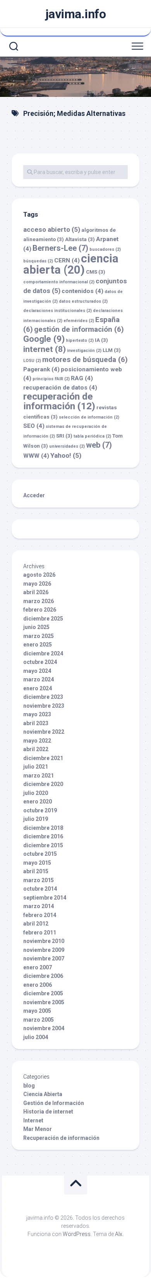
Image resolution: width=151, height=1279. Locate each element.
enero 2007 (37, 967)
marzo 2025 (38, 636)
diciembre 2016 (43, 836)
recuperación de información (59, 401)
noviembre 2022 (43, 732)
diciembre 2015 (43, 845)
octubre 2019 (40, 810)
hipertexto (80, 340)
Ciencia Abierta (42, 1094)
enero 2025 (37, 644)
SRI (64, 436)
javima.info (75, 14)
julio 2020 (35, 793)
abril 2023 (35, 723)
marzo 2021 (38, 775)
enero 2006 (37, 985)
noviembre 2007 (43, 958)
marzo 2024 (38, 679)
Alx (118, 1234)
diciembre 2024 (43, 653)
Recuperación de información (61, 1138)
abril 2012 (35, 923)
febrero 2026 (39, 610)
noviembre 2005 (43, 1002)
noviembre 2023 (43, 706)
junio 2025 (36, 627)
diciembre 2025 (43, 618)
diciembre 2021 (43, 758)
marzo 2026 (38, 601)
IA (101, 340)
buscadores (105, 249)
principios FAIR (51, 378)
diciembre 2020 (43, 784)
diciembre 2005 (43, 993)
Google (44, 339)
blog (29, 1085)
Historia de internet (48, 1111)
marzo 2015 (38, 880)
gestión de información (79, 329)
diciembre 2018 (43, 828)
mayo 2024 (37, 671)
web (99, 445)
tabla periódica (92, 436)
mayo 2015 (37, 863)
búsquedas (38, 261)
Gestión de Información (53, 1103)
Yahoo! (65, 455)
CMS (95, 272)
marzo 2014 (38, 906)
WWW (36, 455)
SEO (34, 425)
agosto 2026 (39, 575)
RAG (82, 378)
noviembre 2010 (43, 941)
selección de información (89, 417)
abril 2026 (35, 592)
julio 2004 (35, 1037)
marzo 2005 (38, 1020)
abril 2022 (35, 749)
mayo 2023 (37, 714)
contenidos (82, 291)
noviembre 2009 (43, 950)
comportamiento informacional (58, 281)
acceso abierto (51, 229)
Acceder (34, 495)
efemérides (78, 320)
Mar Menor (37, 1129)
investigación (84, 350)
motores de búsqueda (85, 359)
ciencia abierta (70, 264)
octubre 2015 (40, 854)
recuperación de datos (60, 387)
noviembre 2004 (43, 1028)
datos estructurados (83, 301)
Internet (33, 1120)
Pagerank (41, 369)
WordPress (77, 1234)
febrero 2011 (39, 932)
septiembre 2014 (44, 898)
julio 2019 (35, 819)
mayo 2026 (37, 584)
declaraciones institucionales (57, 310)
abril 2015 (35, 871)
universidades (67, 446)
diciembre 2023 (43, 697)
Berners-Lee (60, 248)
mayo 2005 (37, 1011)
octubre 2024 (40, 662)
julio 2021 (35, 767)
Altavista (80, 239)
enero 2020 (37, 801)
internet (44, 349)
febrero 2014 (39, 915)
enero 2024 (37, 688)
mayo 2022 (37, 741)
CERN (67, 260)
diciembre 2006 (43, 976)
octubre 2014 (40, 889)
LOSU (32, 360)
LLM (112, 350)
